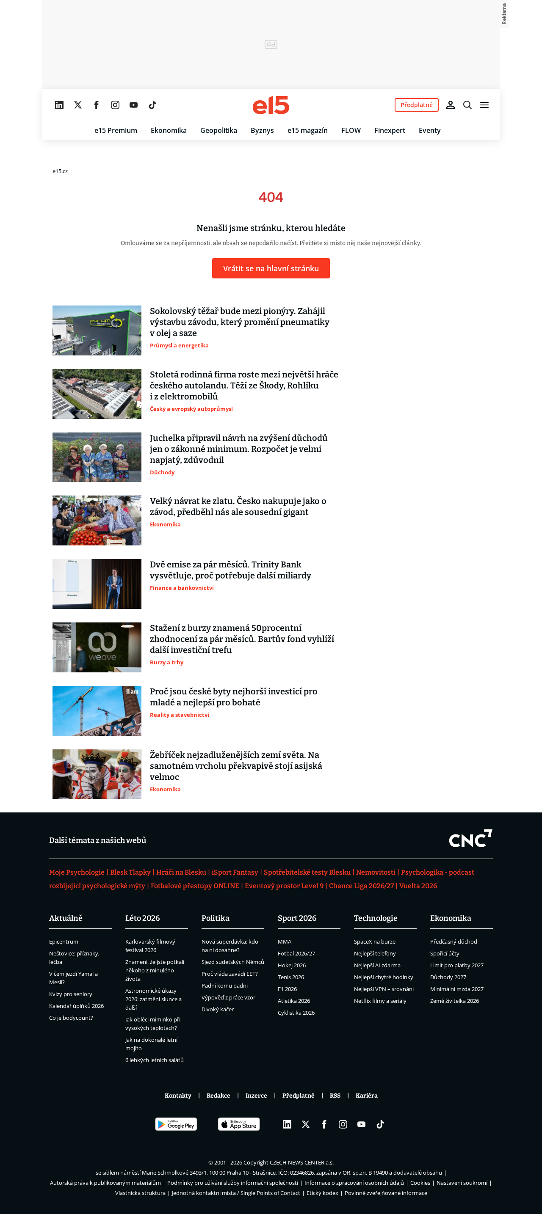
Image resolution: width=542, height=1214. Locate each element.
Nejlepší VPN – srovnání (384, 989)
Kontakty (178, 1095)
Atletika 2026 (294, 1001)
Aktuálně (66, 918)
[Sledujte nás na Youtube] (134, 105)
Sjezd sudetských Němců (233, 962)
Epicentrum (63, 941)
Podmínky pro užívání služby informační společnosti (232, 1182)
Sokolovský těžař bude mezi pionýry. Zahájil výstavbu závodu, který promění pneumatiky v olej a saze (239, 322)
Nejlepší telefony (375, 953)
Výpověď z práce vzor (228, 997)
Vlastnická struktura (140, 1193)
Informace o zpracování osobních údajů (354, 1182)
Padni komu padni (225, 985)
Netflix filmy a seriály (380, 1001)
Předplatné (298, 1095)
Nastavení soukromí (462, 1182)
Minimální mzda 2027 (457, 989)
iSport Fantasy (235, 872)
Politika (216, 918)
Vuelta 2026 (418, 886)
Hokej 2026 (292, 965)
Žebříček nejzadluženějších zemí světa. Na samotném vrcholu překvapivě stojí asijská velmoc (236, 766)
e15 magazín (308, 130)
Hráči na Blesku (181, 872)
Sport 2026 (297, 918)
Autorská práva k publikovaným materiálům (105, 1182)
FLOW (351, 130)
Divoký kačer (218, 1009)
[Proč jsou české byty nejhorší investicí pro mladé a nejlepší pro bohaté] (97, 711)
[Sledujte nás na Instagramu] (115, 105)
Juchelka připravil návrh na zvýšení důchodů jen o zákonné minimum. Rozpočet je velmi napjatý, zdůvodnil (239, 449)
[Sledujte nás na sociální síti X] (78, 105)
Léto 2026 (142, 918)
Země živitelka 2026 (454, 1001)
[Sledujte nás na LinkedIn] (59, 105)
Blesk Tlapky (130, 872)
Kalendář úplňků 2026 (76, 1006)
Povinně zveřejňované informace (386, 1193)
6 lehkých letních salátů (154, 1060)
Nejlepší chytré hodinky (383, 977)
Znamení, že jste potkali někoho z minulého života (154, 970)
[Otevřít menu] (484, 104)
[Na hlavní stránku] (271, 105)
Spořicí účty (444, 953)
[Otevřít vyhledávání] (467, 104)
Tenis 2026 (291, 977)
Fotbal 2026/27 (296, 953)
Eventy (430, 130)
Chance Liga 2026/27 (361, 886)
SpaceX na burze (374, 941)
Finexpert (389, 130)
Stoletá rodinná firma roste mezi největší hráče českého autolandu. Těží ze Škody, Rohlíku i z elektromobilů (244, 385)
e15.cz (60, 171)
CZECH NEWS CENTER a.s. (302, 1162)
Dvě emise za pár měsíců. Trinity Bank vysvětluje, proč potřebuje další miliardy (230, 570)
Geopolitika (218, 130)
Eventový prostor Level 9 (284, 886)
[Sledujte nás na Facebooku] (96, 105)
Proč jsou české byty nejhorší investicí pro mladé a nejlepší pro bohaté (234, 696)
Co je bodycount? (71, 1017)
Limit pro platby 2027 (457, 965)
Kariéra (367, 1095)
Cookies (420, 1182)
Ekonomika (169, 130)
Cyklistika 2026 (296, 1012)
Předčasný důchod (453, 941)
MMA (284, 941)
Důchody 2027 (448, 977)
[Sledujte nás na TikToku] (152, 105)
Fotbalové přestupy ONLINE (195, 886)
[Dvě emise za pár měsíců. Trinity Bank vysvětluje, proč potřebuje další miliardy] (97, 584)
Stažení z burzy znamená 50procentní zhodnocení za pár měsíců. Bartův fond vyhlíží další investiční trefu (242, 639)
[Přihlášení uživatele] (450, 104)
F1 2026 (287, 989)
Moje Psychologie (77, 872)
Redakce (218, 1095)
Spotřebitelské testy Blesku (307, 872)
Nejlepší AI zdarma (377, 965)
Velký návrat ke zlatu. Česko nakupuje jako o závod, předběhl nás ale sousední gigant (238, 506)
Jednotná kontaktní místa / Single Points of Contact (236, 1193)
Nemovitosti (375, 872)
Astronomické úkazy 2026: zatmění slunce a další (153, 999)
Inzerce (256, 1095)
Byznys (262, 130)
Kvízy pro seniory (70, 994)
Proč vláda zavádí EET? (230, 973)
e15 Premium (115, 130)
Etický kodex (322, 1193)
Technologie (376, 918)
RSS (335, 1095)
